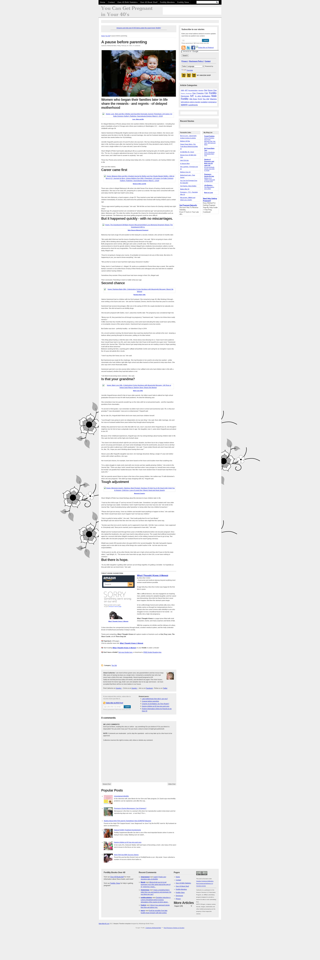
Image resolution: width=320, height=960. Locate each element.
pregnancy (212, 102)
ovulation (204, 102)
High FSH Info (184, 160)
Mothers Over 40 (185, 172)
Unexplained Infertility (121, 796)
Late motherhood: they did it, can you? (155, 699)
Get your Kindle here (125, 652)
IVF (192, 96)
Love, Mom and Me (138, 119)
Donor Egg (212, 90)
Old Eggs (193, 99)
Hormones (185, 96)
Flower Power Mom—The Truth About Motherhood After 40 (189, 146)
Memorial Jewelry (139, 493)
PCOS (200, 99)
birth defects (185, 102)
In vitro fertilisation (202, 96)
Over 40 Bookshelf (117, 877)
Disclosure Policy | (196, 61)
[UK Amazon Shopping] (194, 76)
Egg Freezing (198, 93)
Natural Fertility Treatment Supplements (127, 830)
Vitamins (213, 99)
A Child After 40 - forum (187, 152)
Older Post (171, 784)
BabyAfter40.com (104, 923)
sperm (184, 104)
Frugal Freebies (209, 136)
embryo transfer (195, 102)
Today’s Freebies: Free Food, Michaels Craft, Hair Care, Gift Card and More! (210, 141)
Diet (205, 90)
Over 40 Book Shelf (148, 2)
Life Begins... (208, 185)
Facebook (149, 688)
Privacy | (185, 61)
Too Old (107, 36)
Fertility (213, 93)
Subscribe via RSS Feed (114, 703)
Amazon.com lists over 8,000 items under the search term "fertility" (138, 28)
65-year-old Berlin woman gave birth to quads (209, 168)
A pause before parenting (124, 42)
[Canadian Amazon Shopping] (189, 76)
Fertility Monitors (167, 2)
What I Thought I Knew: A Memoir (118, 621)
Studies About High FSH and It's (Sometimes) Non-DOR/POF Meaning (127, 821)
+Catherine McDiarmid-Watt (153, 927)
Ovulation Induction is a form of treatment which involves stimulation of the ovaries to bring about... (155, 900)
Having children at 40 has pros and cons (155, 706)
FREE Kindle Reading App (152, 652)
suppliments (193, 105)
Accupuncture (193, 90)
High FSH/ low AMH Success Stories (126, 855)
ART (186, 90)
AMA (182, 90)
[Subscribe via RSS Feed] (184, 48)
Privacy (178, 899)
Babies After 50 (184, 189)
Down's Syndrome (186, 93)
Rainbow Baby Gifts (140, 294)
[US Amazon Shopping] (184, 76)
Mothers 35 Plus (185, 141)
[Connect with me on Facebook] (193, 48)
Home (102, 2)
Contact (111, 2)
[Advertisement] (192, 11)
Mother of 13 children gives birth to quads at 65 (209, 179)
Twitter (165, 688)
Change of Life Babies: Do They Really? (155, 704)
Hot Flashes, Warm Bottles (188, 186)
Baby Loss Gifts (138, 390)
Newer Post (107, 784)
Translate (189, 70)
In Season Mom (185, 163)
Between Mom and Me (139, 183)
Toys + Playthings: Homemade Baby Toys (209, 153)
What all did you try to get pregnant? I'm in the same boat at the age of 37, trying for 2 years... (155, 884)
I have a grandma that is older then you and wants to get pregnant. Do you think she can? (156, 892)
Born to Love (208, 192)
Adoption (201, 90)
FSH (206, 93)
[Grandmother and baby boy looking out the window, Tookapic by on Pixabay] (138, 96)
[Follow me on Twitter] (188, 48)
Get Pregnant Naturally (188, 205)
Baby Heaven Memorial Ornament (138, 230)
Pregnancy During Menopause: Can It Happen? (130, 808)
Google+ (119, 688)
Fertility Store (183, 2)
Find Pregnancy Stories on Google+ (174, 927)
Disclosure (179, 896)
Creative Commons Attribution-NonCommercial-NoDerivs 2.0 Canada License (205, 883)
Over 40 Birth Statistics (127, 2)
